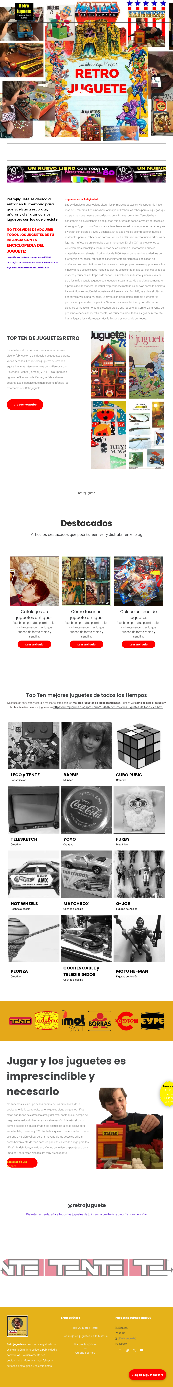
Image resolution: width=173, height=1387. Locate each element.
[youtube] (141, 1350)
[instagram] (127, 1350)
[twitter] (134, 1350)
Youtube (120, 1333)
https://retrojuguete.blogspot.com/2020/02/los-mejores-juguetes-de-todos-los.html (108, 707)
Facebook (121, 1344)
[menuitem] (85, 1328)
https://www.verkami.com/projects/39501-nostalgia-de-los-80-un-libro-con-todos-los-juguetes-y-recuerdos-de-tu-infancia (32, 262)
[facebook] (120, 1350)
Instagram (121, 1327)
